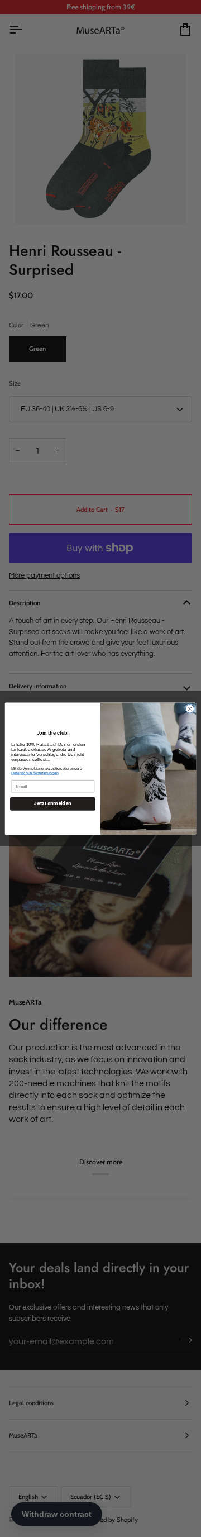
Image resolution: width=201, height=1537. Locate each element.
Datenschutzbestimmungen (35, 772)
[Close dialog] (189, 708)
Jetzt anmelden (52, 804)
